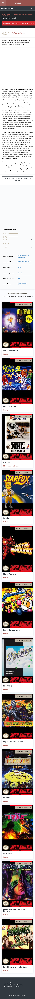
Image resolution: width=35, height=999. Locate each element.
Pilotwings (8, 685)
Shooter (26, 285)
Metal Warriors (9, 574)
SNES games (17, 14)
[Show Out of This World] (17, 325)
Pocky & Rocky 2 (10, 406)
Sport (16, 466)
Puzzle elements (22, 284)
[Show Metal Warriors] (17, 549)
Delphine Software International (23, 256)
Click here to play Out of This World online (17, 180)
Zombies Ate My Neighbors (15, 967)
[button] (3, 3)
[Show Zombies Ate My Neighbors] (17, 942)
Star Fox (6, 518)
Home (3, 14)
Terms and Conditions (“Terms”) (13, 985)
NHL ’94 (6, 462)
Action (24, 14)
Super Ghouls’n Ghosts (13, 741)
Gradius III (7, 853)
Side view (20, 273)
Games (9, 14)
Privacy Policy (8, 986)
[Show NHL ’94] (17, 437)
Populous (7, 797)
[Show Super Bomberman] (17, 605)
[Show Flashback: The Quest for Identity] (17, 884)
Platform (20, 283)
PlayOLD (17, 3)
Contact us (17, 986)
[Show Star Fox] (17, 493)
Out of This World (10, 350)
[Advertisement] (17, 66)
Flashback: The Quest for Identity (14, 910)
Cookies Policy (8, 983)
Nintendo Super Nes (23, 305)
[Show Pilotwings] (17, 660)
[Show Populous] (17, 772)
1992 (19, 278)
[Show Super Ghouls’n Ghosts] (17, 716)
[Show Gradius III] (17, 828)
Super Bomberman (11, 630)
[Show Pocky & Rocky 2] (17, 381)
